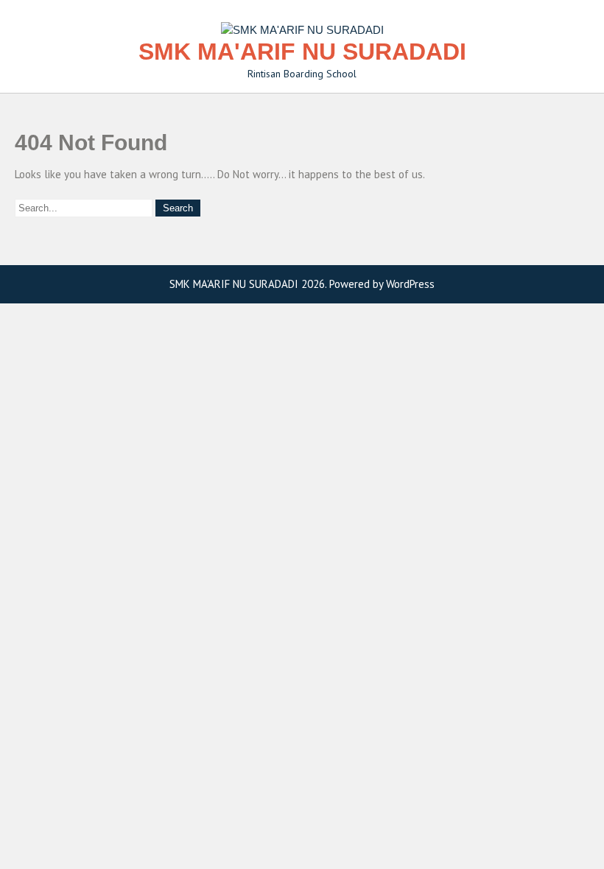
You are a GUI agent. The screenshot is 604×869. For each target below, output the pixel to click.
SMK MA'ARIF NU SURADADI (302, 51)
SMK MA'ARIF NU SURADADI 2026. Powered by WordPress (302, 284)
